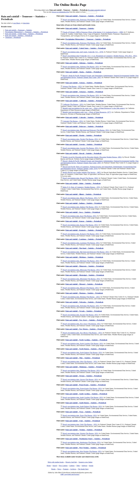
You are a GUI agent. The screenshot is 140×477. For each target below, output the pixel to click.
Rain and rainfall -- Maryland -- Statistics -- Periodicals (84, 248)
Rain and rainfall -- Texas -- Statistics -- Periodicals (83, 412)
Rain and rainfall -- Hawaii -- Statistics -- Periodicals (83, 153)
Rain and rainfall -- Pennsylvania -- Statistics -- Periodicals (85, 385)
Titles (78, 465)
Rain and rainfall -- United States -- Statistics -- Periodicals (24, 34)
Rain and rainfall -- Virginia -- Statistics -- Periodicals (83, 430)
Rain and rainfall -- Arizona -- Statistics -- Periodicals (83, 83)
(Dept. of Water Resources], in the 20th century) (94, 108)
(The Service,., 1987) (82, 172)
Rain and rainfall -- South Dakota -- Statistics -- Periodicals (85, 403)
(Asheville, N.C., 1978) (83, 52)
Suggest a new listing (85, 462)
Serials (91, 465)
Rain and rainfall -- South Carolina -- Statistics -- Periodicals (86, 394)
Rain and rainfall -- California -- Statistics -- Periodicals (84, 101)
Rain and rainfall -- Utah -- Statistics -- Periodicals (82, 421)
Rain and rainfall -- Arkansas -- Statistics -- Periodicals (84, 92)
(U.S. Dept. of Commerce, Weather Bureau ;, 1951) (81, 187)
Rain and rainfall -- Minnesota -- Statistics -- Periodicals (84, 266)
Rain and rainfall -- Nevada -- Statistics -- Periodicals (83, 311)
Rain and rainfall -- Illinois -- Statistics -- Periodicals (83, 194)
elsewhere (26, 23)
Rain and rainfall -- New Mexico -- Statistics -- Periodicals (85, 329)
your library (16, 23)
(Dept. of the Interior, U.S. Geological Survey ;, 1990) (93, 32)
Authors (72, 465)
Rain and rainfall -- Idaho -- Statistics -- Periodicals (83, 183)
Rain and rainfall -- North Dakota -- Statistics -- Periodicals (85, 349)
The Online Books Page (70, 4)
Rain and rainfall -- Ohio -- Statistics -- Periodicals (82, 358)
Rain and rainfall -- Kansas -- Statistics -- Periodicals (83, 221)
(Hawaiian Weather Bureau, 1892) (92, 157)
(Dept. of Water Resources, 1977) (87, 112)
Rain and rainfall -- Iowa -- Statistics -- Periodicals (82, 212)
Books (53, 469)
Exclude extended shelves (96, 10)
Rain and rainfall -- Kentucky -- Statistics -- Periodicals (84, 230)
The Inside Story (83, 469)
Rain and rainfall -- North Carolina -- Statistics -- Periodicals (86, 340)
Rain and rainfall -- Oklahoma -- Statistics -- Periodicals (84, 367)
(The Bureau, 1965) (80, 178)
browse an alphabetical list (60, 12)
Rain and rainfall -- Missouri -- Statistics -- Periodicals (84, 284)
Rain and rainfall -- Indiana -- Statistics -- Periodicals (83, 203)
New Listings (63, 465)
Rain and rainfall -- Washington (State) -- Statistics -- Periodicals (87, 439)
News (59, 469)
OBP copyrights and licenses (69, 474)
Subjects (84, 465)
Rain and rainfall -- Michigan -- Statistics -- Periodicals (84, 257)
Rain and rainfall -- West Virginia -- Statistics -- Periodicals (85, 448)
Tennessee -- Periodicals (13, 37)
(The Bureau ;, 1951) (72, 86)
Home (49, 465)
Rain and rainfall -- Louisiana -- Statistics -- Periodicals (84, 239)
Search (55, 465)
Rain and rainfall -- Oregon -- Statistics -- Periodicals (83, 376)
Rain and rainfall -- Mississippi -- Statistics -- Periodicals (84, 275)
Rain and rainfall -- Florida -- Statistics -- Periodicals (83, 135)
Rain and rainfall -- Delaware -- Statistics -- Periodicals (84, 126)
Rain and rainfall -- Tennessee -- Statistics (18, 30)
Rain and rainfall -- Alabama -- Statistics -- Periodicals (84, 63)
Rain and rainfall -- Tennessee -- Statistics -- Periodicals (84, 16)
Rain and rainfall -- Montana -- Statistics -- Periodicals (84, 293)
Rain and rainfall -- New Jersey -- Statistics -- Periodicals (85, 320)
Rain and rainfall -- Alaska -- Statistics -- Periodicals (83, 72)
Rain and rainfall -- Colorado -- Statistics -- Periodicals (84, 117)
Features (65, 469)
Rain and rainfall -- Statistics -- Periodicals (18, 35)
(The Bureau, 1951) (81, 20)
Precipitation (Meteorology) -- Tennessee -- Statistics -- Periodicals (26, 32)
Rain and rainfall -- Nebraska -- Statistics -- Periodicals (84, 302)
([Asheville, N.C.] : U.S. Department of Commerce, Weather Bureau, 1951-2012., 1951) (100, 56)
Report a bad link (71, 462)
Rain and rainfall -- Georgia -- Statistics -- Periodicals (83, 144)
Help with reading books (56, 462)
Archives (73, 469)
